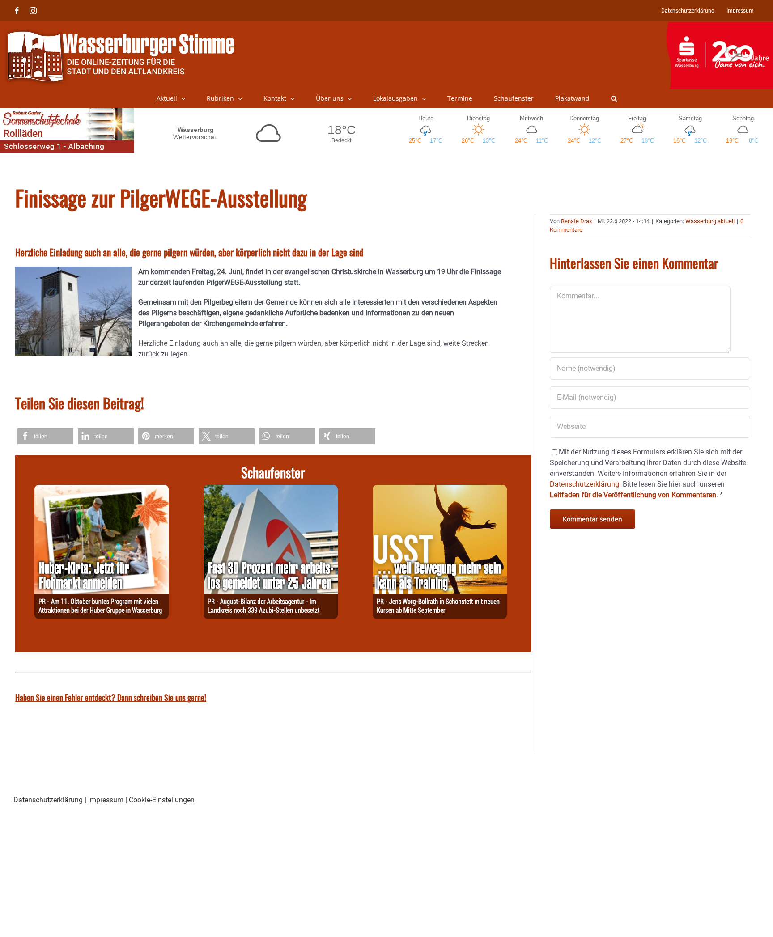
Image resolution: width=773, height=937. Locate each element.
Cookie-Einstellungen (162, 800)
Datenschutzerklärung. (585, 484)
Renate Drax (576, 221)
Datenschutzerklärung (48, 800)
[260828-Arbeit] (271, 490)
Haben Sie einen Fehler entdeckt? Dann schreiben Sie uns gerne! (110, 697)
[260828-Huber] (101, 490)
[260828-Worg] (440, 490)
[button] (614, 98)
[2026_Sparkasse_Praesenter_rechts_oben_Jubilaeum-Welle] (719, 26)
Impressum (105, 800)
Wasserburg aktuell (710, 221)
